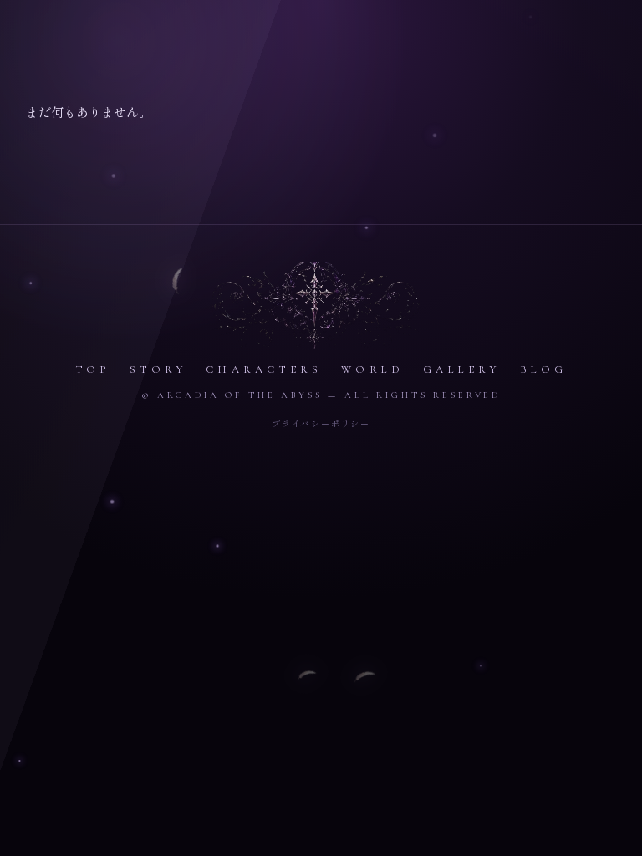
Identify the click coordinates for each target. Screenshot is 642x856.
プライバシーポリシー (321, 423)
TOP (93, 369)
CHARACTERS (264, 369)
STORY (158, 369)
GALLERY (461, 369)
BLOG (544, 369)
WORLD (372, 369)
